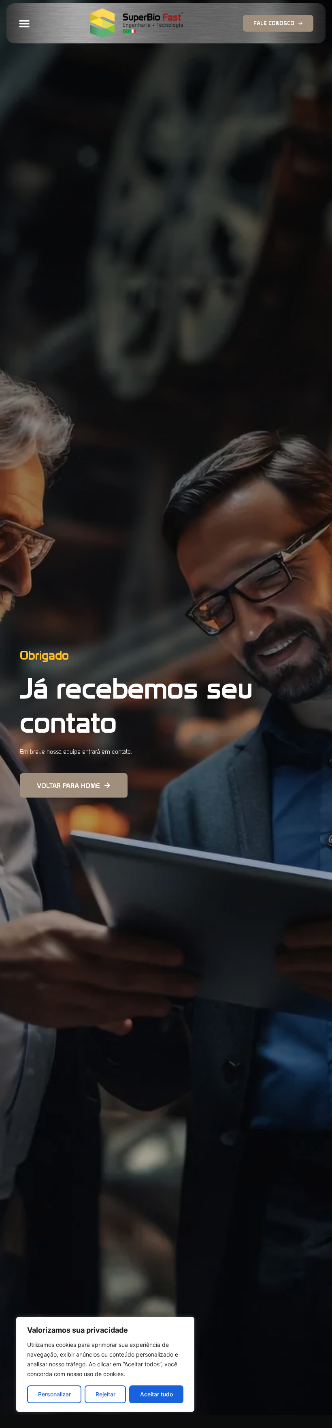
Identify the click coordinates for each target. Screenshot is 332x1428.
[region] (105, 1364)
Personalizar (54, 1394)
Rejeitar (105, 1394)
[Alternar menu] (24, 23)
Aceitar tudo (156, 1394)
